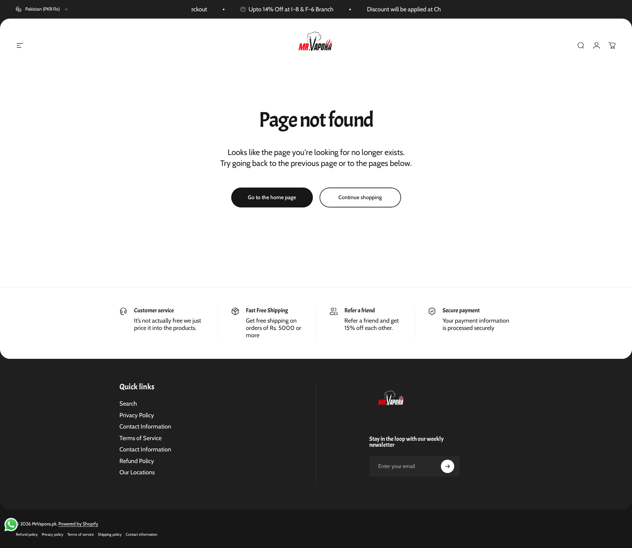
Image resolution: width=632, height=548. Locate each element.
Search (128, 403)
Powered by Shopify (78, 524)
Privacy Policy (136, 415)
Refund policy (27, 534)
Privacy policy (52, 534)
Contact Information (145, 426)
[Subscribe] (447, 466)
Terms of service (80, 534)
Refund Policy (136, 461)
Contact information (141, 534)
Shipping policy (110, 534)
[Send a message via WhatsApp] (11, 524)
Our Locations (137, 472)
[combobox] (42, 9)
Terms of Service (140, 438)
